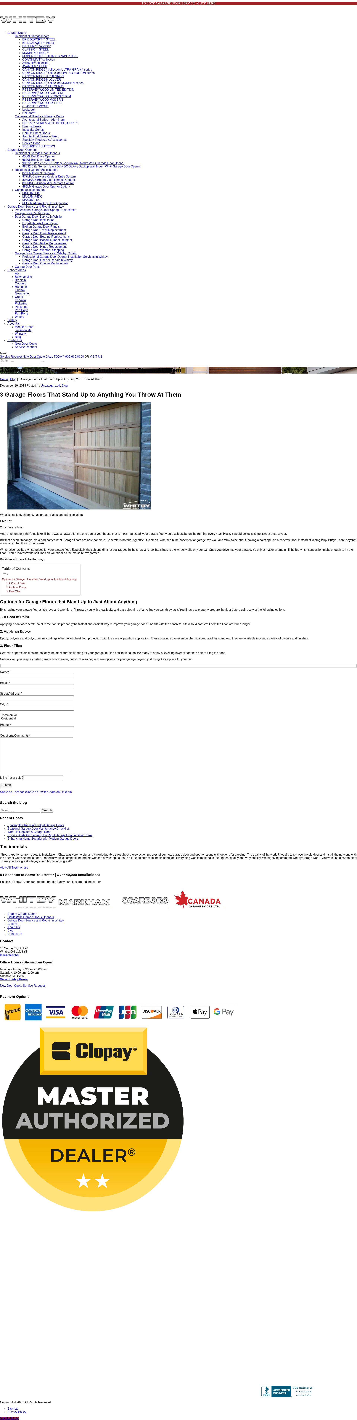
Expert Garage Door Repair (40, 223)
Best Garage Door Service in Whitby (38, 216)
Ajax (18, 273)
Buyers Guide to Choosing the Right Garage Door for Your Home (49, 835)
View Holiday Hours (14, 979)
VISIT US (96, 356)
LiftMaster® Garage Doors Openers (30, 917)
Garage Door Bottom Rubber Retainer (47, 240)
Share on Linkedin (60, 792)
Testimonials (23, 330)
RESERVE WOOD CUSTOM (42, 93)
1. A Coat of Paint (15, 583)
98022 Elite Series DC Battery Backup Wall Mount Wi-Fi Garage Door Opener (73, 163)
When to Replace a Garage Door (29, 831)
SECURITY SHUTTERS (38, 146)
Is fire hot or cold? (11, 777)
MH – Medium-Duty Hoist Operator (45, 203)
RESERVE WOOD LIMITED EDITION (48, 89)
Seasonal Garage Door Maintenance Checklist (38, 828)
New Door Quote (26, 343)
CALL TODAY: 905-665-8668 (65, 356)
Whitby (19, 316)
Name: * (5, 672)
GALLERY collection (36, 46)
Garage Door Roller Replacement (44, 243)
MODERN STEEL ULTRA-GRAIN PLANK (50, 56)
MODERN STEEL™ (35, 52)
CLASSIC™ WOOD (35, 106)
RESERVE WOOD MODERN (42, 99)
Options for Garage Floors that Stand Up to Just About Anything (39, 579)
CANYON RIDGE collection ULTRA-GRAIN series (57, 69)
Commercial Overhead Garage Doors (39, 116)
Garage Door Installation (38, 220)
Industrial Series (33, 129)
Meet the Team (24, 326)
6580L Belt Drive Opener (38, 156)
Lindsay (20, 290)
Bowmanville (23, 276)
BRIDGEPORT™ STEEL (39, 39)
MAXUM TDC (31, 199)
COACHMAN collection (38, 59)
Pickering (21, 303)
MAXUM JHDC (32, 196)
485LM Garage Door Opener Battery (46, 186)
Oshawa (20, 300)
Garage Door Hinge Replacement (44, 246)
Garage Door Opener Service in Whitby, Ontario (46, 253)
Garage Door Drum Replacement (44, 233)
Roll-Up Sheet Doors (36, 133)
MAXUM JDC (31, 193)
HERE (211, 3)
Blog (18, 336)
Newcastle (22, 293)
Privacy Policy (16, 1412)
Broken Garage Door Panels (41, 226)
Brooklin (20, 280)
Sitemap (12, 1408)
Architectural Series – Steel (40, 136)
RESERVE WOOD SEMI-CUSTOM (46, 96)
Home (4, 379)
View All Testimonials (14, 867)
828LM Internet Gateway (38, 173)
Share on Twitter (37, 792)
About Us (13, 323)
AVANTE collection (35, 62)
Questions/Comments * (15, 735)
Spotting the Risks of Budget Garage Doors (35, 825)
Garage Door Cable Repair (32, 213)
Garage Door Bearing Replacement (45, 236)
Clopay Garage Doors (21, 913)
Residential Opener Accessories (36, 169)
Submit (6, 785)
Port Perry (21, 313)
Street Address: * (11, 693)
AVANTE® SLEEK (34, 66)
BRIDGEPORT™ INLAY (38, 42)
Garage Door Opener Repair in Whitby (47, 260)
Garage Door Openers (22, 149)
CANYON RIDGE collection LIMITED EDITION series (58, 72)
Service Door (31, 143)
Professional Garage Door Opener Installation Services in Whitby (65, 256)
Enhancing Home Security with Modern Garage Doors (42, 838)
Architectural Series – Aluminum (43, 119)
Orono (19, 296)
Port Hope (21, 310)
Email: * (5, 682)
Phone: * (5, 724)
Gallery (12, 320)
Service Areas (16, 270)
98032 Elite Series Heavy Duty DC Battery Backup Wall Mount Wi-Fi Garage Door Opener (81, 166)
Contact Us (14, 340)
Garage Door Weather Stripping (43, 250)
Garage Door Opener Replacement (45, 263)
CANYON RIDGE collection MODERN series (52, 82)
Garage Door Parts (27, 266)
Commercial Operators (30, 189)
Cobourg (20, 283)
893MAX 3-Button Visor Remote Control (48, 179)
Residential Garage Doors (32, 36)
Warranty (21, 333)
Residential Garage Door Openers (37, 153)
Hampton (21, 286)
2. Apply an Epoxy (16, 587)
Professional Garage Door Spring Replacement (46, 209)
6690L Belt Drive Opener (38, 159)
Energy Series (31, 126)
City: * (4, 704)
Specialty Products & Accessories (44, 139)
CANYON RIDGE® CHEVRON (43, 76)
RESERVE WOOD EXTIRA (42, 103)
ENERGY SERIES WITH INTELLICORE (50, 123)
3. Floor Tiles (13, 591)
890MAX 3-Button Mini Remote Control (48, 183)
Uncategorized (50, 385)
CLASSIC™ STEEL (35, 49)
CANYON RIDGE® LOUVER (41, 79)
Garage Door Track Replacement (44, 230)
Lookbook (28, 109)
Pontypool (21, 306)
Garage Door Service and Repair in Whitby (35, 206)
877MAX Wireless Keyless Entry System (49, 176)
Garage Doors (16, 32)
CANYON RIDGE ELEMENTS (43, 86)
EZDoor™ (29, 113)
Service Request (26, 347)
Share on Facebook (13, 792)
